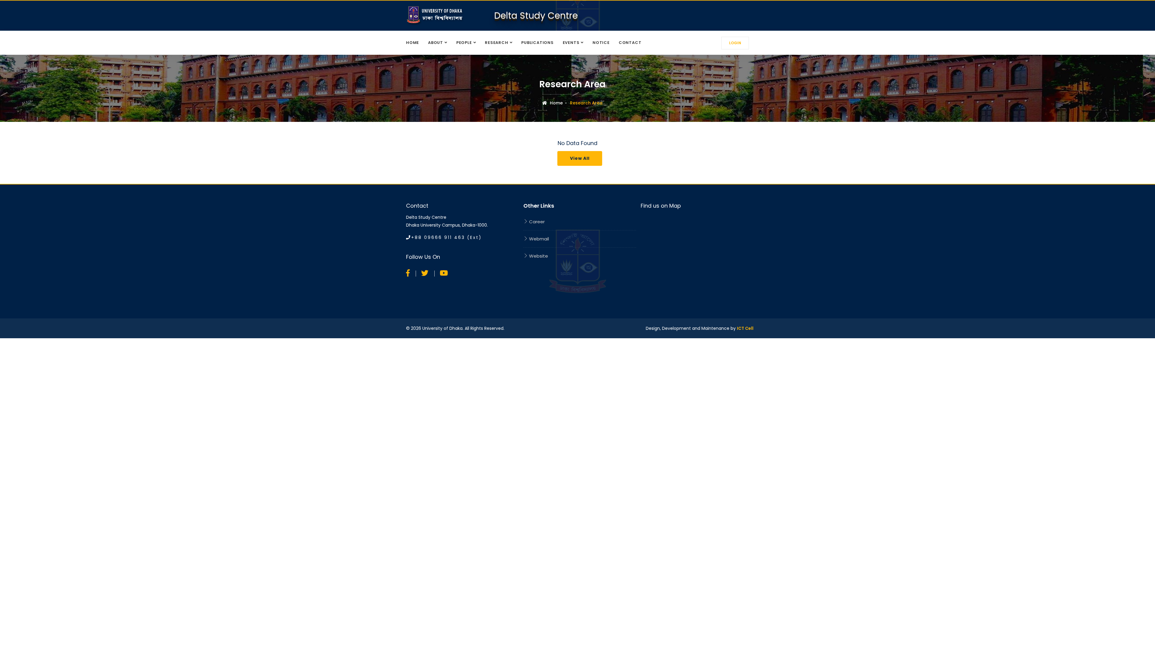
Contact (630, 42)
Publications (537, 42)
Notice (601, 42)
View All (580, 158)
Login (735, 42)
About (435, 42)
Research (496, 42)
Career (536, 221)
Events (571, 42)
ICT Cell (745, 328)
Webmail (538, 239)
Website (538, 256)
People (464, 42)
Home (412, 42)
